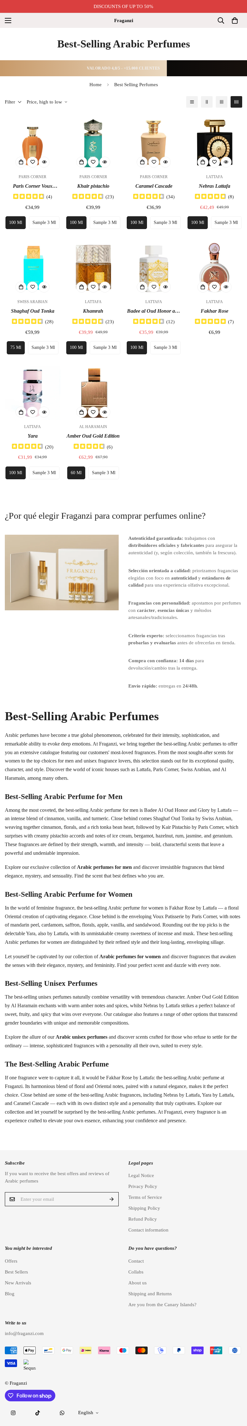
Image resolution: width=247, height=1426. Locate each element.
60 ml (76, 472)
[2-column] (207, 102)
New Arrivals (18, 1282)
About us (137, 1282)
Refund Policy (142, 1219)
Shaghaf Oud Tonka (32, 311)
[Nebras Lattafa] (214, 142)
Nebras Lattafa (214, 186)
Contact (136, 1261)
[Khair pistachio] (93, 142)
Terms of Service (145, 1197)
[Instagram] (13, 1412)
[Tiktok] (37, 1412)
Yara (33, 436)
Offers (11, 1261)
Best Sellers (16, 1271)
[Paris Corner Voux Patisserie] (32, 142)
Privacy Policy (142, 1186)
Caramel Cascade (153, 186)
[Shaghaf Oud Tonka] (32, 267)
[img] (28, 197)
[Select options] (20, 162)
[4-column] (236, 102)
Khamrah (93, 311)
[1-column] (192, 102)
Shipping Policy (144, 1208)
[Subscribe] (112, 1199)
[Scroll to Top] (234, 1391)
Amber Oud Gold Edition (93, 436)
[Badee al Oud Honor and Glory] (154, 267)
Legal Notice (141, 1175)
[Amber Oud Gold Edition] (93, 393)
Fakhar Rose (214, 311)
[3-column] (221, 102)
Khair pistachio (93, 186)
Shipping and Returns (150, 1293)
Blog (9, 1293)
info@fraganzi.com (24, 1333)
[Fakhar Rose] (214, 267)
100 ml (15, 222)
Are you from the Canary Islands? (162, 1304)
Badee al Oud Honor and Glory (153, 311)
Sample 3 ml (44, 222)
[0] (234, 20)
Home (95, 84)
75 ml (15, 347)
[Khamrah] (93, 267)
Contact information (148, 1229)
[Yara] (32, 393)
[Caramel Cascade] (154, 142)
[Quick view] (44, 162)
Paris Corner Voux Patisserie (32, 186)
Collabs (135, 1271)
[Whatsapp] (62, 1412)
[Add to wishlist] (32, 162)
